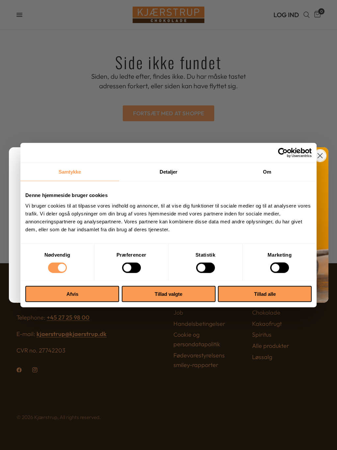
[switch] (131, 268)
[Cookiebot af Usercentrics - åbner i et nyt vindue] (283, 153)
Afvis (72, 293)
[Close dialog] (320, 155)
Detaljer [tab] (169, 172)
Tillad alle (265, 293)
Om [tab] (267, 172)
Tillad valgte (168, 293)
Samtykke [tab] (70, 172)
